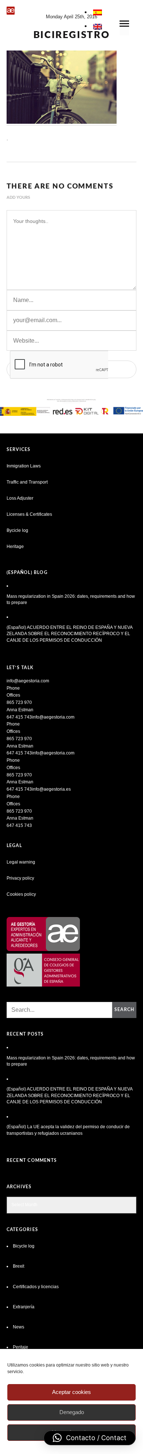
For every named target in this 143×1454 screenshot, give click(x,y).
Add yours (18, 197)
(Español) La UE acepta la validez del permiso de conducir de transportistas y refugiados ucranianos (68, 1130)
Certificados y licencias (36, 1286)
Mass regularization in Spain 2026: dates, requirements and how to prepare (71, 599)
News (18, 1327)
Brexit (18, 1266)
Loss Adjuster (20, 498)
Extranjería (23, 1306)
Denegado (71, 1412)
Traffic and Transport (27, 482)
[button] (90, 1438)
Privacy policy (20, 878)
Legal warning (21, 862)
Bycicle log (17, 530)
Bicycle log (23, 1246)
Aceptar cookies (71, 1392)
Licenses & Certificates (29, 514)
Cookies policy (21, 894)
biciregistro (71, 35)
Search (124, 1009)
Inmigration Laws (24, 466)
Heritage (15, 546)
